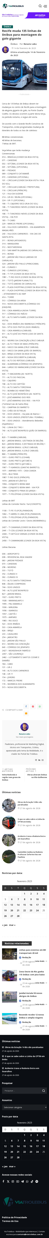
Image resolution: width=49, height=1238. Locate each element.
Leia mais (39, 961)
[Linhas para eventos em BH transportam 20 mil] (9, 954)
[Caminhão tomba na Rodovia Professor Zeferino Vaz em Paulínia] (9, 856)
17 (37, 904)
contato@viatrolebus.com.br (30, 1234)
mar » (12, 925)
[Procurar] (40, 6)
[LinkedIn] (39, 760)
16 (31, 904)
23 (31, 910)
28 (18, 916)
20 (11, 910)
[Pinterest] (33, 706)
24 (37, 910)
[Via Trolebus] (24, 1202)
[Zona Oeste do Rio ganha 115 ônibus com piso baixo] (9, 975)
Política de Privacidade (14, 1217)
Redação (26, 957)
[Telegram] (22, 1181)
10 (37, 899)
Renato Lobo (30, 44)
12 (5, 904)
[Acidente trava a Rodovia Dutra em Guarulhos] (9, 839)
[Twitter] (8, 1181)
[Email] (26, 713)
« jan (4, 925)
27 (11, 916)
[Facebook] (26, 706)
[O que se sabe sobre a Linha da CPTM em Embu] (9, 822)
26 (5, 916)
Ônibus (7, 26)
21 (18, 910)
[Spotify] (36, 1181)
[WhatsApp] (39, 706)
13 (11, 904)
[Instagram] (36, 760)
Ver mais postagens (24, 737)
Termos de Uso (10, 1221)
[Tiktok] (32, 1181)
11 (43, 899)
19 (5, 910)
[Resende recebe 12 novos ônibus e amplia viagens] (9, 1018)
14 (18, 904)
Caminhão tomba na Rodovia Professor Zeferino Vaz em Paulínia (30, 854)
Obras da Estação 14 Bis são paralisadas (24, 1047)
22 (24, 910)
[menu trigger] (45, 6)
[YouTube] (42, 760)
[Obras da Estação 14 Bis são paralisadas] (9, 805)
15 (24, 904)
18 (43, 904)
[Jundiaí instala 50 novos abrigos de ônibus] (9, 997)
